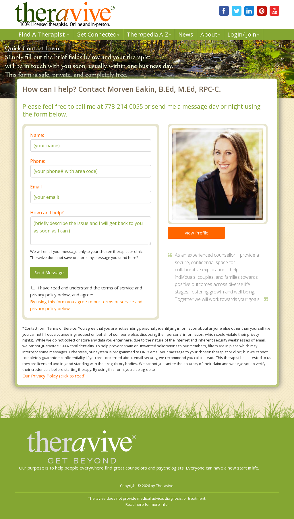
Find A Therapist (42, 34)
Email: (36, 187)
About (208, 34)
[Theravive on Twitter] (236, 11)
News (185, 34)
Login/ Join (241, 34)
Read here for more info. (147, 504)
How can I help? (47, 212)
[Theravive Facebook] (224, 11)
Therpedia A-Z (147, 34)
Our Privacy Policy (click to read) (54, 376)
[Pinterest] (262, 11)
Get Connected (96, 34)
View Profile (196, 233)
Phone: (37, 161)
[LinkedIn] (249, 11)
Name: (37, 135)
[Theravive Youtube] (274, 11)
